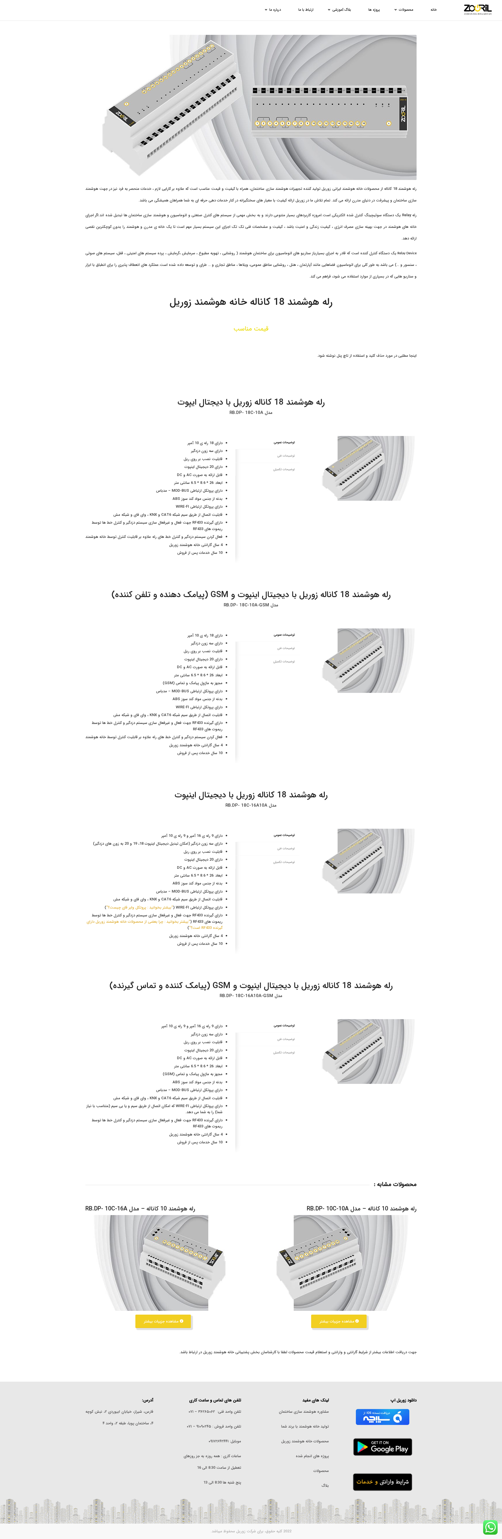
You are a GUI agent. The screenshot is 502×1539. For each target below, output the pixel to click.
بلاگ (325, 1486)
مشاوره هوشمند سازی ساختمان (304, 1412)
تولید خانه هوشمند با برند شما (305, 1426)
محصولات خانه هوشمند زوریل (305, 1441)
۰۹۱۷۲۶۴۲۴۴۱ (219, 1441)
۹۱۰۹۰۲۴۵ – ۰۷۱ (199, 1426)
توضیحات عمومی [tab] (284, 442)
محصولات (321, 1471)
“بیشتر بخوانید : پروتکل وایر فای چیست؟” (139, 907)
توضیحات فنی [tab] (286, 455)
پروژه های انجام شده (312, 1456)
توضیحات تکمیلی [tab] (284, 469)
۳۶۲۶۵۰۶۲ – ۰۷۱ (202, 1412)
